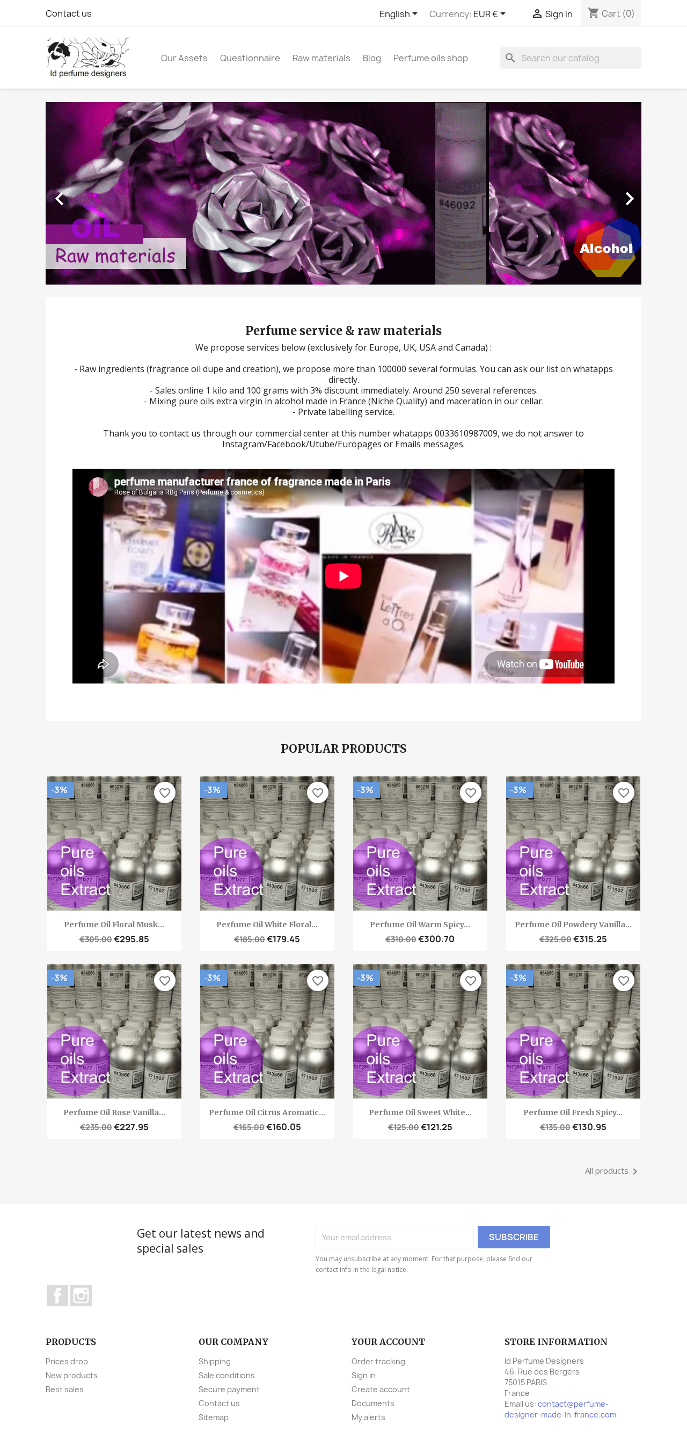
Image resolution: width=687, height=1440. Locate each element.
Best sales (65, 1389)
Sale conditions (227, 1375)
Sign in (364, 1375)
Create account (381, 1389)
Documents (373, 1403)
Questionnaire (250, 58)
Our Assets (184, 58)
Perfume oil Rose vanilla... (114, 1112)
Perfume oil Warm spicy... (420, 924)
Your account (388, 1341)
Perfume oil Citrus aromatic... (267, 1112)
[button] (90, 193)
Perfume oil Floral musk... (114, 924)
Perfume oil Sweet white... (420, 1112)
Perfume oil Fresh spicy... (573, 1112)
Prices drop (67, 1361)
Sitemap (214, 1417)
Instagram (81, 1295)
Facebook (57, 1295)
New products (72, 1375)
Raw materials (321, 58)
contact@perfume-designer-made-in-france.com (560, 1409)
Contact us (69, 13)
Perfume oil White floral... (267, 924)
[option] (343, 193)
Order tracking (378, 1361)
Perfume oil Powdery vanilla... (573, 924)
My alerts (368, 1417)
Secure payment (229, 1389)
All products (613, 1171)
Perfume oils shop (430, 58)
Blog (372, 58)
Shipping (215, 1361)
